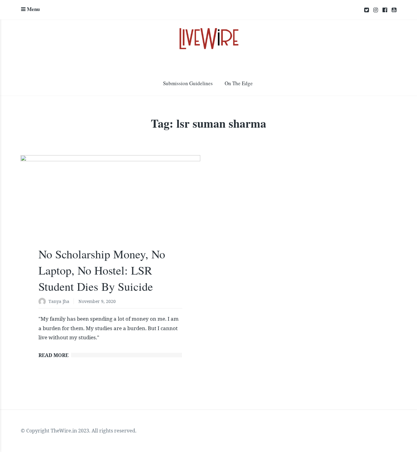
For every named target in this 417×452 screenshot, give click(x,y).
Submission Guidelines (188, 83)
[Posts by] (43, 301)
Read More (53, 355)
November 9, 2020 (97, 301)
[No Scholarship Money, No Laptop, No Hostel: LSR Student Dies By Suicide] (110, 206)
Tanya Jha (59, 301)
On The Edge (239, 83)
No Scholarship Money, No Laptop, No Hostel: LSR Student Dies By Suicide (101, 270)
